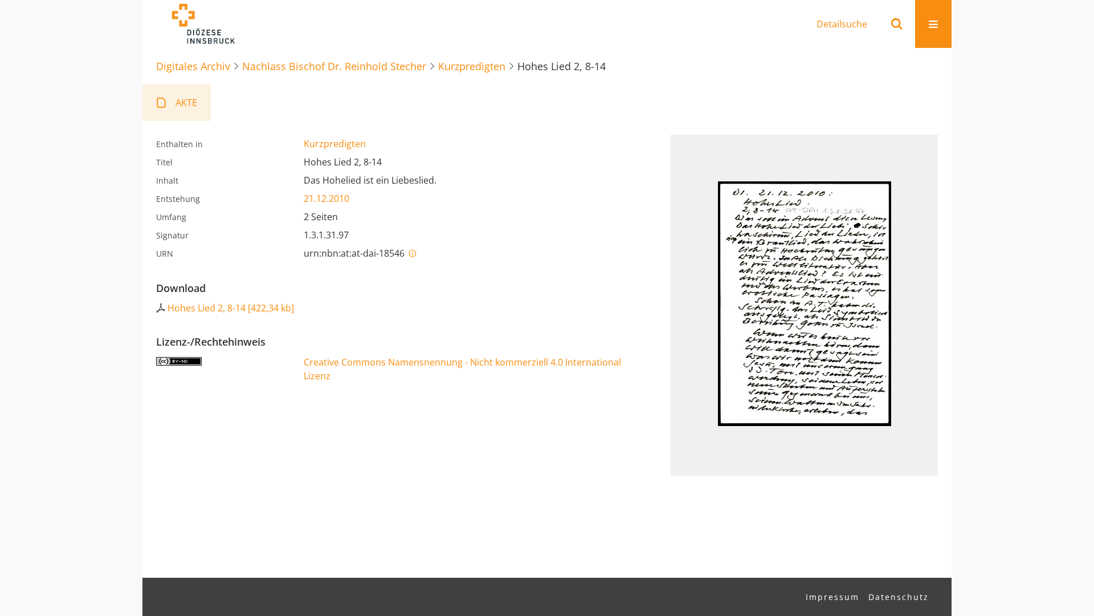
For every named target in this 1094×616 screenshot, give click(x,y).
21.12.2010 (326, 198)
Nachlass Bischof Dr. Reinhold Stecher (334, 66)
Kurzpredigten (471, 66)
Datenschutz (898, 596)
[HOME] (203, 23)
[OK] (897, 24)
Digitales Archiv (193, 66)
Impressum (832, 596)
